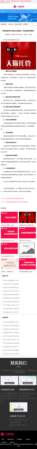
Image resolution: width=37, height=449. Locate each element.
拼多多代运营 (18, 24)
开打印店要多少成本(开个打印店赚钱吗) (12, 305)
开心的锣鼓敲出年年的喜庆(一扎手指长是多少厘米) (12, 312)
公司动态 (27, 439)
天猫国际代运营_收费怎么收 (26, 225)
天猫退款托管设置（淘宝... (8, 240)
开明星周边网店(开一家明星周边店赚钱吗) (12, 298)
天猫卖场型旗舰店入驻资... (26, 271)
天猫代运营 (10, 24)
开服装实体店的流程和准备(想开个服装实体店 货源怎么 (12, 294)
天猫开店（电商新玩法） (7, 271)
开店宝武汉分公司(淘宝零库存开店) (12, 353)
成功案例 (19, 439)
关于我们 (4, 442)
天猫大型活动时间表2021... (26, 256)
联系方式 (12, 442)
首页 (3, 439)
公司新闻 (25, 24)
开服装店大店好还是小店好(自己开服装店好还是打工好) (12, 291)
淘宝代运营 (3, 24)
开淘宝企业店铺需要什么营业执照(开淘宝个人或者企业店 (12, 280)
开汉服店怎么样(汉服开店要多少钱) (12, 284)
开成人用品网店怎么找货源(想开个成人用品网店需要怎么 (12, 308)
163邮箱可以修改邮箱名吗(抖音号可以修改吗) (14, 202)
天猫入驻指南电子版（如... (8, 256)
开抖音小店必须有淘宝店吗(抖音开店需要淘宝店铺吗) (12, 301)
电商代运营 (11, 439)
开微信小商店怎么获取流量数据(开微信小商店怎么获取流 (12, 350)
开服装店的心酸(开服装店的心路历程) (12, 287)
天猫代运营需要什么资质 (7, 225)
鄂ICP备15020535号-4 (6, 444)
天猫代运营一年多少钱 (25, 240)
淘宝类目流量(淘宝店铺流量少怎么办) (12, 198)
